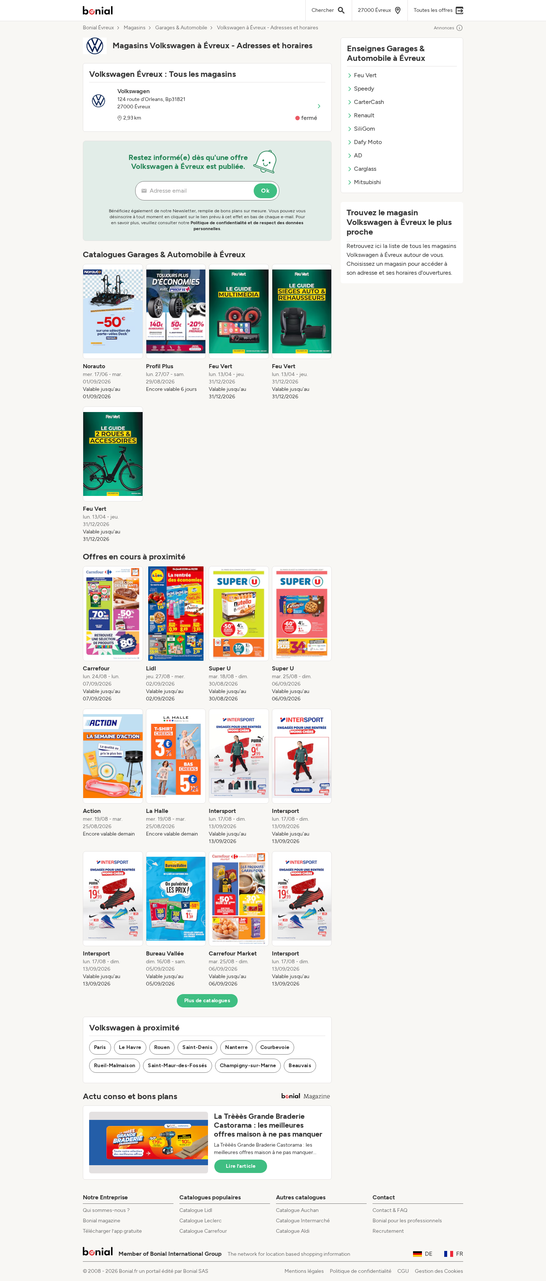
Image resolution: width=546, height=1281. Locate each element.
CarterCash (369, 101)
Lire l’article (241, 1166)
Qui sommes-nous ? (106, 1210)
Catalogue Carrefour (203, 1231)
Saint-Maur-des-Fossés (177, 1065)
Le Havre (130, 1047)
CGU (403, 1271)
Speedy (364, 88)
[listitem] (113, 332)
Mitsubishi (367, 182)
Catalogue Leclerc (200, 1221)
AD (358, 155)
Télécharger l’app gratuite (112, 1231)
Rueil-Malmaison (114, 1065)
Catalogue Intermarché (303, 1221)
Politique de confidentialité (360, 1271)
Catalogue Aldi (292, 1231)
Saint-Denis (197, 1047)
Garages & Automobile (181, 27)
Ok (265, 190)
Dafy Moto (368, 142)
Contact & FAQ (390, 1210)
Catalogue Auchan (297, 1210)
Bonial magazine (101, 1221)
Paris (100, 1047)
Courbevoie (275, 1047)
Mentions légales (304, 1271)
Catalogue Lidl (195, 1210)
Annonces (444, 27)
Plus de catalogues (207, 1000)
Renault (364, 115)
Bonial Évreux (98, 27)
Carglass (365, 168)
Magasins (135, 27)
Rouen (162, 1047)
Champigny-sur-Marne (248, 1065)
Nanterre (236, 1047)
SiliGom (364, 128)
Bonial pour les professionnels (407, 1221)
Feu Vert (365, 75)
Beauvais (300, 1065)
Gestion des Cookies (439, 1271)
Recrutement (388, 1231)
